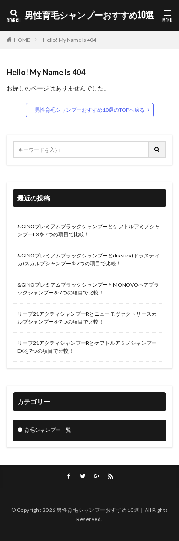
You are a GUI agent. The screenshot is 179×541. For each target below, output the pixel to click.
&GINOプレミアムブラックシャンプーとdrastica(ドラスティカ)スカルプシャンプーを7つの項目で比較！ (88, 259)
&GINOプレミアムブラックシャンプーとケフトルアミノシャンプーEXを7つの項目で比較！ (88, 230)
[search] (157, 149)
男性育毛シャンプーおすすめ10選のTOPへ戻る (90, 110)
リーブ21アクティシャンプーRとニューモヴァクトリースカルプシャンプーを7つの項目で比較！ (87, 318)
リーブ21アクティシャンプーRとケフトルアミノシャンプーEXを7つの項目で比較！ (87, 347)
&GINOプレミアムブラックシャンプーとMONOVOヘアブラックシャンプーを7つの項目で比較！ (88, 288)
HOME (22, 40)
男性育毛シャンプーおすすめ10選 (89, 15)
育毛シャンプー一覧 (47, 430)
